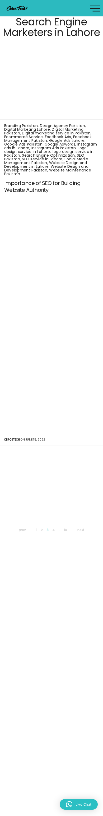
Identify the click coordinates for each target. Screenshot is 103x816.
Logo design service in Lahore (45, 149)
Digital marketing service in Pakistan (56, 133)
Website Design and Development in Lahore (45, 164)
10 (65, 530)
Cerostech (12, 440)
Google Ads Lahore (67, 140)
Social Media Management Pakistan (46, 160)
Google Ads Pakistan (23, 144)
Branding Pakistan (21, 125)
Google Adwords (60, 144)
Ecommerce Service (23, 136)
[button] (79, 804)
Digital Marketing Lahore (27, 129)
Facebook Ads (58, 136)
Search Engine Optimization (48, 155)
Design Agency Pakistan (62, 125)
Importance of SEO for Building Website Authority (42, 186)
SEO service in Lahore (42, 159)
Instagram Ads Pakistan (53, 148)
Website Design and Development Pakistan (46, 168)
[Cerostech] (17, 8)
